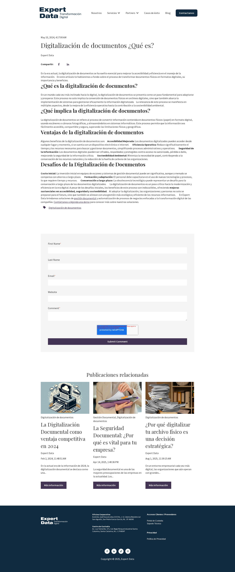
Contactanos (186, 13)
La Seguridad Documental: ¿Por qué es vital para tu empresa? (115, 438)
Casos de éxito (152, 13)
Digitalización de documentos (65, 207)
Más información (53, 485)
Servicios (112, 13)
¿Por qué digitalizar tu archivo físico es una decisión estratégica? (167, 435)
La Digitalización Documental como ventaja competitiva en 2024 (63, 435)
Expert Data (47, 55)
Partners (130, 13)
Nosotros (96, 13)
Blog (168, 13)
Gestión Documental (104, 417)
